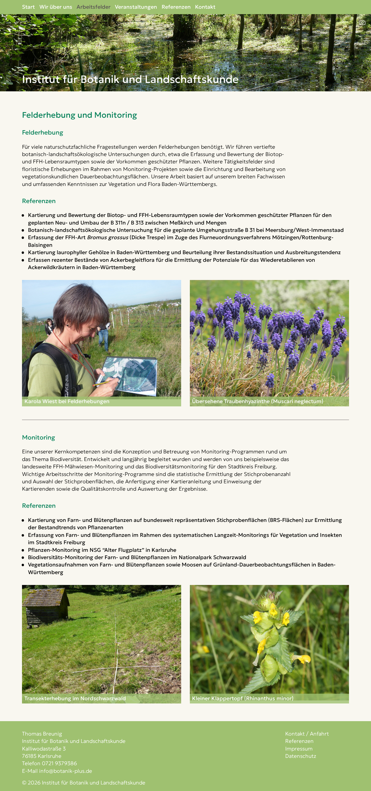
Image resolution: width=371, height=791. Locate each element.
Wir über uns (55, 7)
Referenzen (176, 7)
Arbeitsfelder (94, 7)
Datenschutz (300, 756)
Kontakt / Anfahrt (307, 733)
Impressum (299, 748)
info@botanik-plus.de (65, 771)
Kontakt (205, 7)
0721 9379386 (59, 763)
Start (28, 7)
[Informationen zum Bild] (362, 22)
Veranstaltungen (136, 7)
